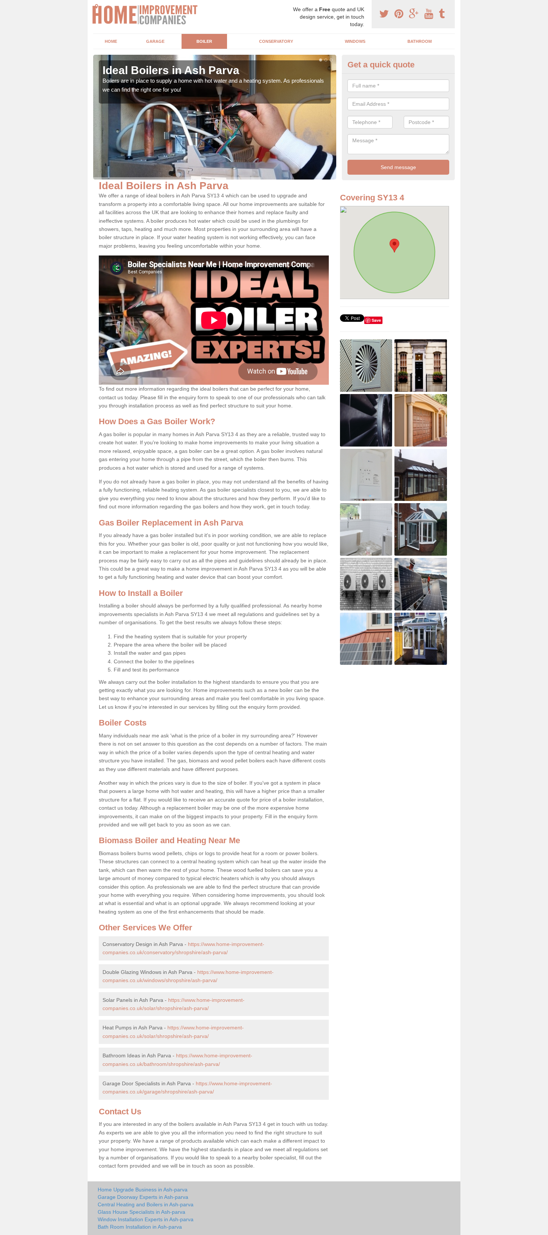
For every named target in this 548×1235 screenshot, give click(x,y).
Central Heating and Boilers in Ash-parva (145, 1204)
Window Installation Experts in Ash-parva (145, 1219)
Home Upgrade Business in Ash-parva (143, 1190)
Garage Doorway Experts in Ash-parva (143, 1197)
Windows (355, 41)
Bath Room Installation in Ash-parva (140, 1227)
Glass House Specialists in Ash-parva (141, 1212)
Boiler (204, 41)
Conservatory (276, 41)
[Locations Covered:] (96, 6)
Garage (155, 41)
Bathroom (419, 41)
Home (111, 41)
